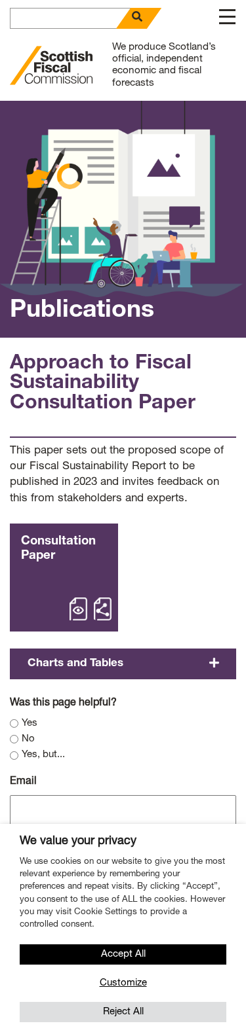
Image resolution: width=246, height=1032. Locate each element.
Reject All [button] (123, 1012)
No (28, 739)
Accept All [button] (123, 954)
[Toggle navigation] (227, 17)
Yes (29, 723)
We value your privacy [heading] (78, 841)
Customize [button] (123, 983)
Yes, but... (43, 755)
